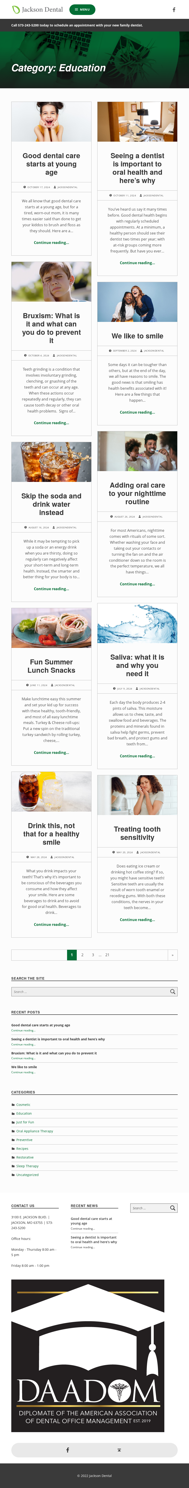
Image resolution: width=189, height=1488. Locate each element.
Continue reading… (51, 242)
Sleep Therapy (27, 1166)
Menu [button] (85, 9)
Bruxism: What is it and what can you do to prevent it (51, 327)
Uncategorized (27, 1175)
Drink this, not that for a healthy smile (51, 833)
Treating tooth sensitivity (137, 833)
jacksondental (67, 187)
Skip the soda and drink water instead (51, 504)
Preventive (24, 1140)
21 (107, 954)
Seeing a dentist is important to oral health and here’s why (137, 167)
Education (24, 1113)
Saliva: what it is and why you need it (137, 665)
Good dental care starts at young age (51, 163)
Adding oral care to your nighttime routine (137, 493)
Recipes (22, 1148)
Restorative (25, 1157)
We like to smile (137, 336)
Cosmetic (23, 1104)
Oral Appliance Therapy (34, 1131)
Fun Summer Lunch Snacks (51, 666)
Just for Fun (25, 1122)
